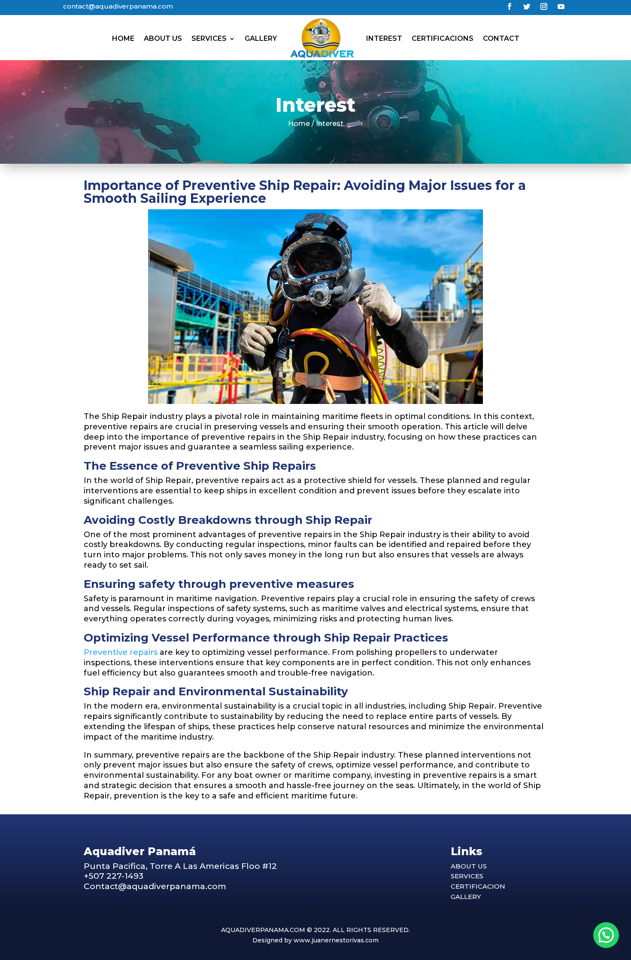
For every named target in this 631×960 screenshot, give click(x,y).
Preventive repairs (121, 652)
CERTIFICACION (478, 886)
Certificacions (442, 38)
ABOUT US (469, 866)
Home (123, 38)
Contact (501, 38)
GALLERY (466, 897)
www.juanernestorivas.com (336, 940)
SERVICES (467, 876)
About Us (163, 38)
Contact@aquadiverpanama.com (155, 886)
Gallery (261, 38)
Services (209, 38)
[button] (606, 935)
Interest (384, 38)
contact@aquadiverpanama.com (118, 6)
